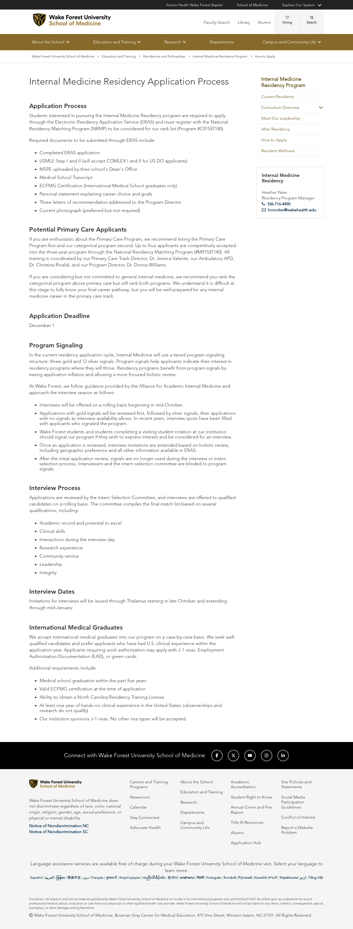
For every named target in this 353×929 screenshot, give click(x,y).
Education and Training (114, 41)
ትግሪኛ (272, 877)
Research (172, 41)
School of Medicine (252, 5)
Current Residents (277, 96)
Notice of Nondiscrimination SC (58, 831)
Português (213, 877)
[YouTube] (250, 755)
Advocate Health (145, 827)
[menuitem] (290, 83)
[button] (318, 107)
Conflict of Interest (298, 817)
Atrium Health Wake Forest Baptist (194, 5)
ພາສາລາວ (187, 877)
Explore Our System (298, 5)
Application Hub (246, 842)
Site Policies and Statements (296, 784)
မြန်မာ (60, 877)
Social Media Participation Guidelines (293, 802)
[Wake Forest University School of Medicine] (72, 20)
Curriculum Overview (280, 107)
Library (244, 22)
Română (230, 877)
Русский (245, 877)
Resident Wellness (278, 150)
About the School (48, 41)
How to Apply (274, 139)
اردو (303, 877)
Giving (287, 22)
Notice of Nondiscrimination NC (59, 825)
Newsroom (140, 797)
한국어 (173, 877)
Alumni (264, 22)
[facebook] (217, 755)
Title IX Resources (247, 822)
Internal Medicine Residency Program (220, 56)
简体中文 (74, 877)
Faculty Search (217, 22)
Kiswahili (260, 877)
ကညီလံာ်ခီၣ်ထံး (154, 877)
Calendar (138, 807)
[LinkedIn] (283, 755)
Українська (289, 877)
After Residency (275, 129)
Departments (222, 41)
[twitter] (233, 755)
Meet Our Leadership (280, 118)
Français (97, 877)
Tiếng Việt (315, 877)
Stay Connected (144, 817)
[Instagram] (266, 755)
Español (36, 877)
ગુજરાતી (111, 877)
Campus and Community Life (289, 41)
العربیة (49, 877)
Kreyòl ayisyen (129, 877)
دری (86, 877)
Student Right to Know (251, 797)
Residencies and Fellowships (164, 56)
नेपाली (200, 877)
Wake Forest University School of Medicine (63, 56)
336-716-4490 (278, 203)
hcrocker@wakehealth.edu (292, 209)
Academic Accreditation (243, 784)
